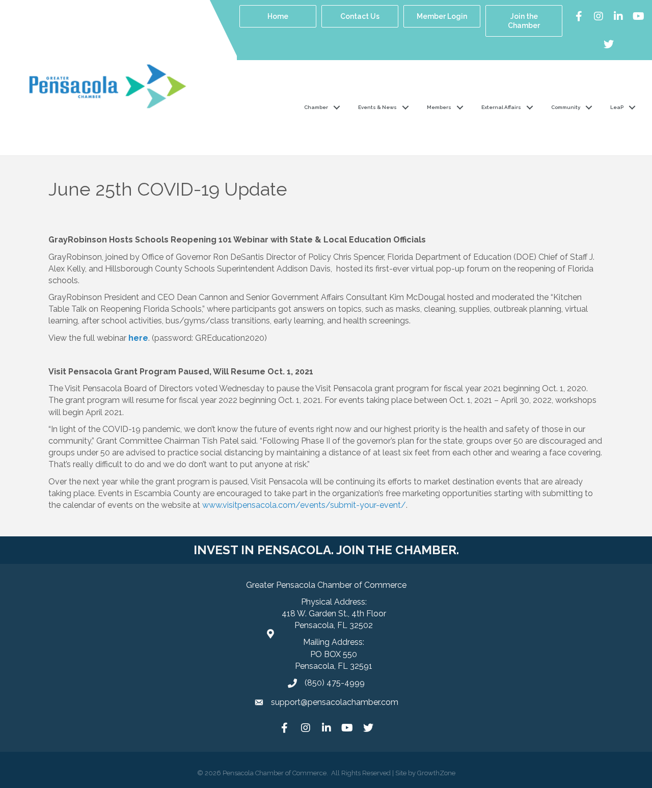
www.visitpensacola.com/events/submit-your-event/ (304, 505)
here (138, 338)
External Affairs (501, 107)
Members (439, 107)
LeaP (616, 107)
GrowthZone (436, 773)
